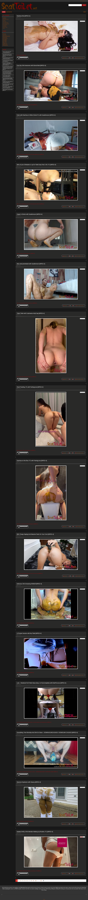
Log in (3, 12)
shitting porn (63, 888)
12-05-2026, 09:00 (79, 724)
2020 (5, 887)
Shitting (49, 888)
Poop (83, 887)
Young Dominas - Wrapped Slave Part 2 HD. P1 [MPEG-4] (7, 87)
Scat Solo (27, 888)
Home (84, 12)
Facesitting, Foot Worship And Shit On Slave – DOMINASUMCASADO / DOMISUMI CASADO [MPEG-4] (47, 732)
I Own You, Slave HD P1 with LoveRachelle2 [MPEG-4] (7, 52)
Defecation (22, 887)
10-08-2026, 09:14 (79, 156)
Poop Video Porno (6, 23)
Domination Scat (6, 19)
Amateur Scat (11, 887)
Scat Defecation (5, 22)
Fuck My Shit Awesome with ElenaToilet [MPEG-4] (31, 65)
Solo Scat (4, 21)
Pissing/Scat (5, 24)
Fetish (54, 887)
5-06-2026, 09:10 (80, 526)
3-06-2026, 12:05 (80, 576)
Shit (47, 888)
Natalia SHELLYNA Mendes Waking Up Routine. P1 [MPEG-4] (35, 831)
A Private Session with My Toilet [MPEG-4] (29, 633)
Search (84, 5)
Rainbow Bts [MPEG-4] (23, 16)
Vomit (4, 28)
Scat (16, 888)
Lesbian (4, 20)
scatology (36, 888)
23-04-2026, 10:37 (79, 823)
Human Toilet (5, 27)
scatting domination (42, 888)
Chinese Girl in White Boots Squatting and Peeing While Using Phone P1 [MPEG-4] (7, 64)
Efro (33, 887)
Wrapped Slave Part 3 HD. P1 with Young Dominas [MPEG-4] (8, 58)
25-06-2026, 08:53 (79, 379)
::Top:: (44, 899)
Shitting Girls (58, 888)
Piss (76, 887)
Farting (42, 887)
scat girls (19, 888)
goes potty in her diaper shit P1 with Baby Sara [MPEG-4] (8, 85)
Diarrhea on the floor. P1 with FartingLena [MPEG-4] (32, 460)
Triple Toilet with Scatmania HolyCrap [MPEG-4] (30, 313)
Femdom (45, 887)
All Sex (7, 887)
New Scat (19, 17)
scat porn (23, 888)
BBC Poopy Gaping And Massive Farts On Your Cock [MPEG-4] (35, 534)
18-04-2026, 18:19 (79, 873)
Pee (74, 887)
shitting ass (53, 888)
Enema (35, 887)
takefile (76, 888)
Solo (70, 888)
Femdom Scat (50, 887)
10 (35, 880)
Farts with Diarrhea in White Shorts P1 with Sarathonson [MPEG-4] (36, 115)
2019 (3, 887)
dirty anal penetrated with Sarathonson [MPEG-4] (31, 264)
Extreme (38, 887)
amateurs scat (17, 887)
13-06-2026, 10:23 (79, 452)
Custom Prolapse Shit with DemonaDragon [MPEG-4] (6, 76)
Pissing (78, 887)
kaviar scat (62, 887)
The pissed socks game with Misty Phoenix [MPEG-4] (8, 61)
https (59, 887)
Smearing (68, 888)
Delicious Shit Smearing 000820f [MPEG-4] (29, 584)
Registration (9, 12)
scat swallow (31, 888)
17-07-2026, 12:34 (79, 256)
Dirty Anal (27, 887)
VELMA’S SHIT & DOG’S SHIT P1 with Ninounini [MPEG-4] (8, 82)
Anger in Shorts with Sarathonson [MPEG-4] (29, 214)
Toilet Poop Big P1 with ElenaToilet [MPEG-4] (8, 90)
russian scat (12, 888)
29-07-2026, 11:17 (79, 206)
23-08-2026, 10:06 (79, 57)
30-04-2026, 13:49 (79, 774)
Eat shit (30, 887)
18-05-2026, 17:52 (79, 675)
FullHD (56, 887)
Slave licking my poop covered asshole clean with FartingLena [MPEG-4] (7, 55)
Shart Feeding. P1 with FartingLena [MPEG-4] (30, 387)
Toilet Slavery (80, 888)
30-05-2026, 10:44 (79, 625)
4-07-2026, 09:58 (80, 305)
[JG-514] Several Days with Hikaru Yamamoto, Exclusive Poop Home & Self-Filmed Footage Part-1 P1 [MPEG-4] (8, 68)
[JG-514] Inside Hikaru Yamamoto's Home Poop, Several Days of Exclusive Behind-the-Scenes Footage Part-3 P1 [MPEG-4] (8, 72)
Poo (80, 887)
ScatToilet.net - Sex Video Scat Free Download (20, 6)
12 (41, 880)
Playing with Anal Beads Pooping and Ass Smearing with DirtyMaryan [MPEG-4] (8, 79)
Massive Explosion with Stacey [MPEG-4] (29, 782)
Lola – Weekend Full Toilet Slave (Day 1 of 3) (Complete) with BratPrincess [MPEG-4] (41, 683)
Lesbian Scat (70, 887)
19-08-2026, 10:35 (79, 107)
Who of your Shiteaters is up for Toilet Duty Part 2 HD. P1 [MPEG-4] (36, 164)
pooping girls (7, 888)
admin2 (65, 57)
